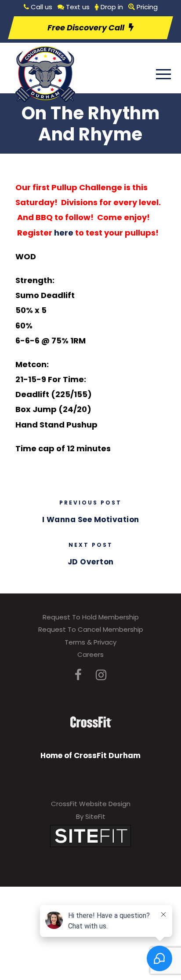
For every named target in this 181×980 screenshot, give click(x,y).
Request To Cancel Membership (90, 629)
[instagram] (101, 675)
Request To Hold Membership (91, 617)
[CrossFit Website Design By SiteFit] (90, 835)
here (63, 232)
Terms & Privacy (90, 642)
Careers (90, 654)
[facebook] (78, 675)
